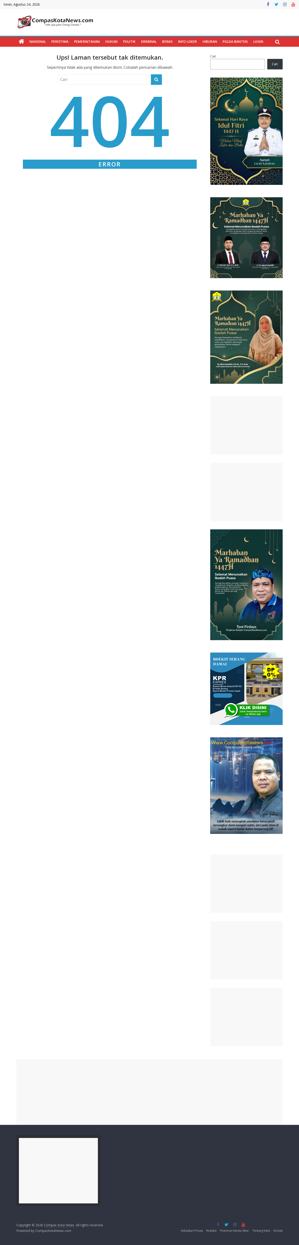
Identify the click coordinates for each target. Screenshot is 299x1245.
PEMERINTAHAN (87, 41)
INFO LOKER (187, 41)
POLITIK (129, 41)
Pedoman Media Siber (234, 1231)
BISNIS (167, 41)
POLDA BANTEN (235, 41)
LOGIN (258, 41)
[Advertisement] (246, 425)
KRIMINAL (149, 41)
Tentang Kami (261, 1231)
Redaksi (211, 1231)
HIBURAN (210, 41)
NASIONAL (37, 41)
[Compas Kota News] (21, 42)
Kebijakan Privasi (192, 1231)
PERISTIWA (59, 41)
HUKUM (111, 41)
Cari (213, 56)
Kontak (278, 1231)
